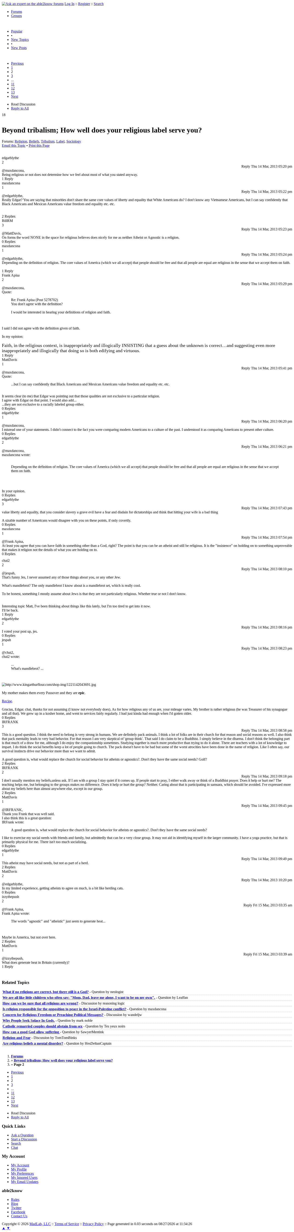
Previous (17, 63)
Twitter (16, 1208)
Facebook (18, 1212)
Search (99, 4)
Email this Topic (13, 145)
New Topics (20, 40)
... (12, 80)
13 (13, 92)
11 (12, 84)
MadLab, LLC (40, 1224)
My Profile (19, 1169)
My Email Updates (24, 1182)
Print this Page (39, 145)
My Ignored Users (24, 1177)
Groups (16, 16)
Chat (14, 1147)
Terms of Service (66, 1224)
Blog (14, 1204)
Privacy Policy (93, 1224)
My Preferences (22, 1173)
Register (84, 4)
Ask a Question (22, 1135)
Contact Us (19, 1216)
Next (14, 96)
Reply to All (20, 108)
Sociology (73, 141)
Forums (16, 12)
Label (60, 141)
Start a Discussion (24, 1139)
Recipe (7, 701)
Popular (16, 31)
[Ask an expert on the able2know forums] (33, 4)
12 (13, 88)
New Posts (19, 48)
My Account (20, 1165)
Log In (69, 4)
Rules (15, 1200)
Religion (21, 141)
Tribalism (47, 141)
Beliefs (34, 141)
